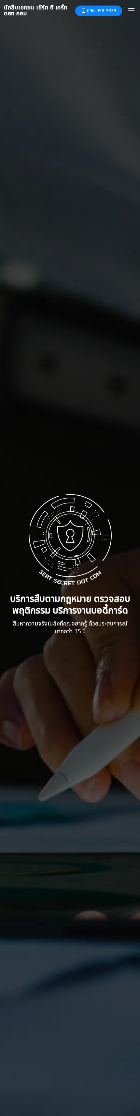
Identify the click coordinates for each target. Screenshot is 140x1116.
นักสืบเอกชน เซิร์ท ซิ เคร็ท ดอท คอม (35, 10)
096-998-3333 (101, 10)
